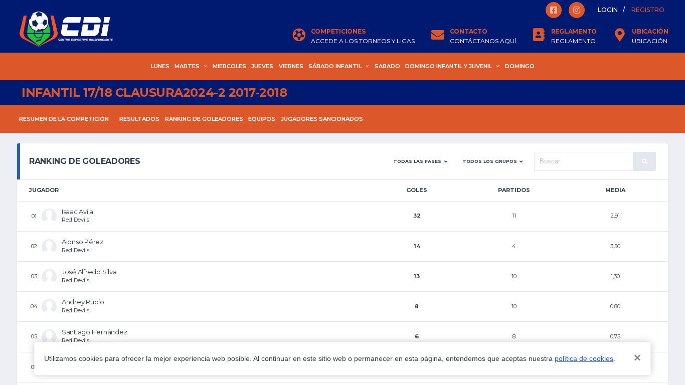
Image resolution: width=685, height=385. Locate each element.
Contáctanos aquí (483, 41)
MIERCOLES (229, 66)
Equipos (261, 118)
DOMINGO (520, 66)
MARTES (187, 66)
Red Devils (75, 219)
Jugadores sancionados (322, 118)
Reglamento (573, 41)
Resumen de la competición (64, 118)
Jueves (262, 66)
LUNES (160, 66)
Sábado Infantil (335, 66)
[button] (420, 161)
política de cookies (584, 358)
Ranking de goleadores (204, 118)
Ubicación (649, 41)
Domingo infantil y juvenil (448, 66)
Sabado (387, 66)
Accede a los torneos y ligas (363, 41)
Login (608, 10)
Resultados (139, 118)
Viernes (291, 66)
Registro (647, 10)
